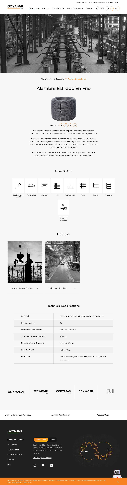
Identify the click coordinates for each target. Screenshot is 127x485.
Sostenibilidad (13, 450)
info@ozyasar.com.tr (42, 458)
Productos (60, 79)
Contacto (11, 459)
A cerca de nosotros (15, 440)
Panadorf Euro (103, 415)
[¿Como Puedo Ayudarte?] (117, 474)
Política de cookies (25, 482)
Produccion (12, 445)
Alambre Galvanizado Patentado (18, 415)
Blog (9, 464)
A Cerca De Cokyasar (16, 455)
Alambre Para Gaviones (60, 415)
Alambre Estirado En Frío (77, 79)
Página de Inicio (46, 79)
